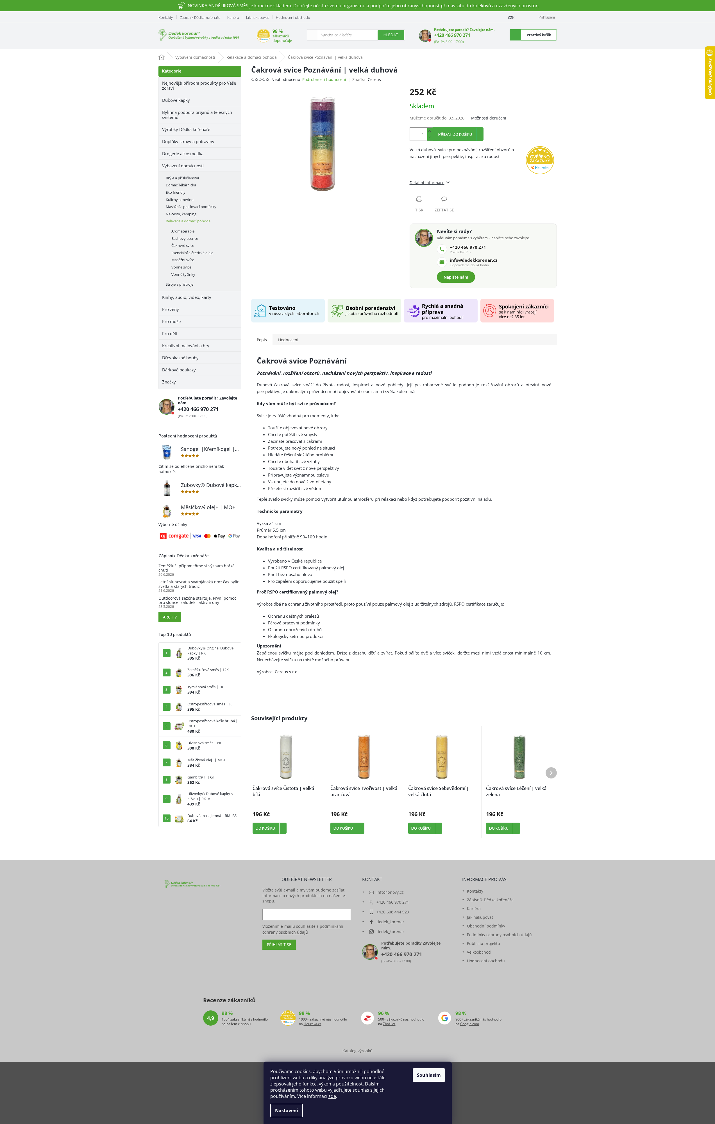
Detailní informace (427, 182)
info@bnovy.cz (390, 892)
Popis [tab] (262, 339)
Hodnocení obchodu (293, 17)
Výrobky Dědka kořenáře (186, 129)
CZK (511, 17)
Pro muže (171, 321)
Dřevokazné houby (180, 357)
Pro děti (169, 333)
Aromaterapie (182, 231)
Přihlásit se (279, 944)
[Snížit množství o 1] (429, 137)
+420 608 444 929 (392, 912)
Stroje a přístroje (179, 284)
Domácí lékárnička (181, 185)
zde (332, 1096)
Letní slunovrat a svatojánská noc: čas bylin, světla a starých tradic (199, 584)
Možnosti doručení (488, 118)
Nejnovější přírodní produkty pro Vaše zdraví (199, 85)
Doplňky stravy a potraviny (188, 141)
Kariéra (233, 17)
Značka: (366, 79)
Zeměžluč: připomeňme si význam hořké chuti (196, 568)
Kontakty (165, 17)
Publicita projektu (483, 943)
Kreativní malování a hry (185, 345)
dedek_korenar (390, 921)
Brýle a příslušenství (182, 177)
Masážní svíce (182, 259)
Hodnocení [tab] (288, 339)
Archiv (170, 617)
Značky (169, 382)
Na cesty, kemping (181, 213)
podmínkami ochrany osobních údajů (302, 929)
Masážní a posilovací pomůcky (191, 206)
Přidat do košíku (455, 134)
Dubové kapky (176, 100)
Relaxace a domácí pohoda (188, 221)
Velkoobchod (479, 952)
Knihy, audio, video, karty (186, 297)
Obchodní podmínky (486, 926)
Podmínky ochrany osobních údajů (499, 934)
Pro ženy (170, 309)
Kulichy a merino (180, 199)
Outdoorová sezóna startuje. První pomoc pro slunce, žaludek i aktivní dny (197, 600)
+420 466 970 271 (452, 35)
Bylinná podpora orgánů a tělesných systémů (197, 114)
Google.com (469, 1024)
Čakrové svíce (182, 245)
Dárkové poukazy (179, 370)
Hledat (390, 35)
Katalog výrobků (357, 1050)
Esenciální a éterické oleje (192, 252)
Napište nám (456, 277)
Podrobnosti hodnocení (324, 79)
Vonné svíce (181, 267)
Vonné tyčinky (183, 274)
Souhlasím (429, 1075)
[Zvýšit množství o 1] (429, 131)
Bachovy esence (184, 238)
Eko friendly (175, 192)
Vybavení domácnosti (183, 165)
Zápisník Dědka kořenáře (200, 17)
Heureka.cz (312, 1024)
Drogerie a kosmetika (182, 153)
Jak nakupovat (257, 17)
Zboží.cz (389, 1024)
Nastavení (286, 1110)
